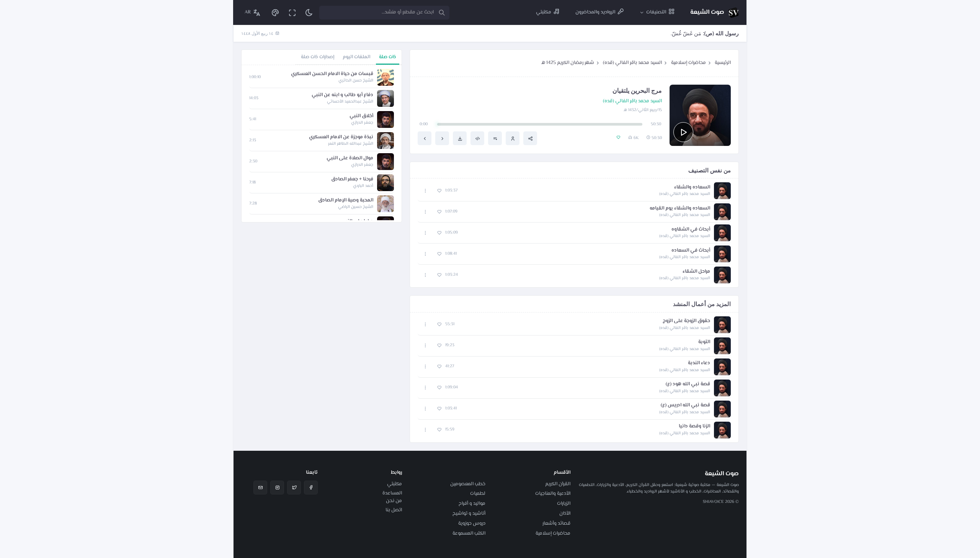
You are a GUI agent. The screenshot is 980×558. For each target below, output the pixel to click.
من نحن (394, 501)
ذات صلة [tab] (387, 57)
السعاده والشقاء (692, 187)
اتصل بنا (393, 510)
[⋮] (425, 191)
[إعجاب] (439, 191)
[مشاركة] (530, 138)
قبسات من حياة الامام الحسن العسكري (332, 74)
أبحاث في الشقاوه (690, 229)
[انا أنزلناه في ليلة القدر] (442, 138)
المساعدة (392, 493)
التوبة (704, 342)
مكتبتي (394, 484)
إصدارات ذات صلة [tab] (317, 57)
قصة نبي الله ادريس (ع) (685, 405)
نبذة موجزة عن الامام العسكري (341, 137)
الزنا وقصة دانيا (694, 426)
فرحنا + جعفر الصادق (352, 179)
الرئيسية (723, 63)
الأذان (564, 513)
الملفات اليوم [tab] (356, 57)
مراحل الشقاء (696, 271)
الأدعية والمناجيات (552, 493)
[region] (321, 143)
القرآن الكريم (557, 484)
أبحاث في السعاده (690, 250)
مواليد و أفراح (472, 503)
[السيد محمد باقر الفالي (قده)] (512, 138)
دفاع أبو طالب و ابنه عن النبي (342, 95)
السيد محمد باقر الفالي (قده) (632, 63)
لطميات (477, 493)
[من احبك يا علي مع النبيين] (424, 138)
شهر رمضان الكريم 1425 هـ (567, 63)
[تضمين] (477, 138)
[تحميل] (460, 138)
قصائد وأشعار (556, 523)
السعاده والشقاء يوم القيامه (680, 208)
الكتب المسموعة (468, 533)
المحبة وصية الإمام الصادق (345, 200)
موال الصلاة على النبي (350, 158)
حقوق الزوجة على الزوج (686, 321)
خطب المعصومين (467, 484)
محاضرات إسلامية (688, 63)
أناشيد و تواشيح (468, 513)
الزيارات (563, 503)
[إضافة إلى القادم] (495, 138)
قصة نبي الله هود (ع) (688, 384)
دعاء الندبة (699, 363)
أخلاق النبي (361, 116)
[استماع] (683, 132)
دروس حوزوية (471, 523)
